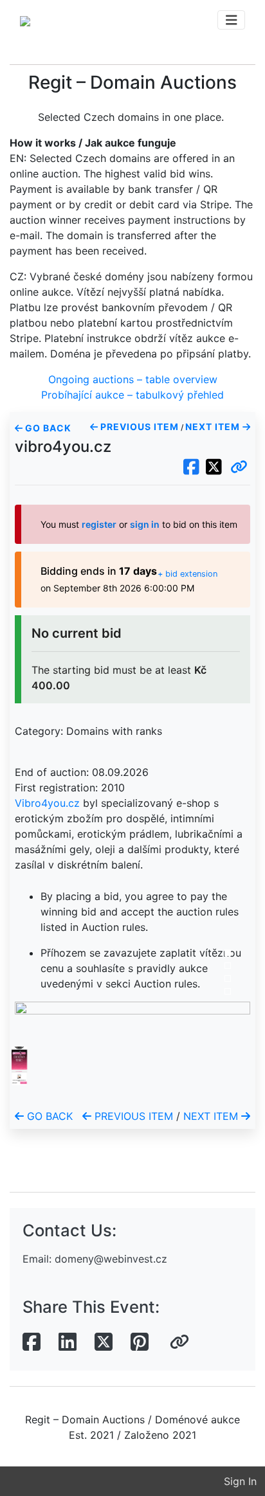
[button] (239, 467)
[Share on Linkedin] (68, 1342)
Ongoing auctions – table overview (132, 379)
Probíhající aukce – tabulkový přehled (132, 394)
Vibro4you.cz (47, 803)
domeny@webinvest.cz (111, 1258)
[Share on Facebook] (32, 1342)
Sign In (240, 1481)
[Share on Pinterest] (140, 1342)
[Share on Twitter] (104, 1342)
